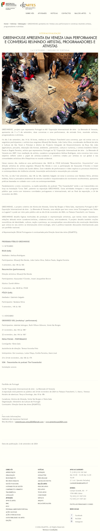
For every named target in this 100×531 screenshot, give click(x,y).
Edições (8, 520)
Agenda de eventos (44, 481)
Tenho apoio (42, 492)
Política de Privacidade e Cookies (81, 504)
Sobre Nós (30, 13)
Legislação (10, 495)
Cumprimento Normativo (14, 489)
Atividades (42, 13)
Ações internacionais (13, 515)
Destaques (22, 24)
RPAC (7, 503)
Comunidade (42, 495)
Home (6, 24)
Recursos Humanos (12, 481)
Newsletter (42, 475)
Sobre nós (9, 470)
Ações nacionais (11, 512)
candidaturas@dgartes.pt (79, 483)
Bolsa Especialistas (44, 503)
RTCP (7, 506)
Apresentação (10, 472)
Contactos (66, 13)
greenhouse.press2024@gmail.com (29, 422)
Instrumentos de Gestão (14, 486)
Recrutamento (11, 478)
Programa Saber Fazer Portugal (17, 509)
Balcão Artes (80, 13)
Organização (10, 475)
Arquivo (40, 501)
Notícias (54, 13)
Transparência (11, 492)
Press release (42, 478)
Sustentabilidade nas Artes (15, 518)
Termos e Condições (50, 530)
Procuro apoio (43, 486)
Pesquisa (90, 13)
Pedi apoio (41, 489)
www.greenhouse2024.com (56, 422)
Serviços (41, 498)
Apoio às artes (11, 501)
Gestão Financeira (12, 484)
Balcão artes (42, 484)
